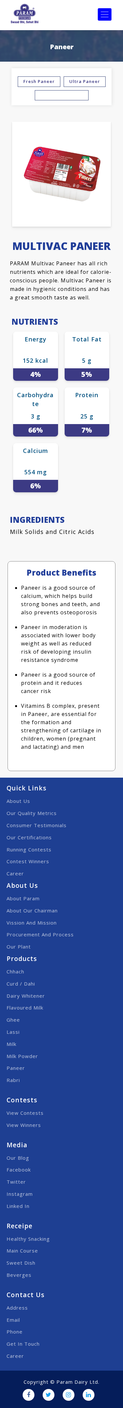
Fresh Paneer (39, 81)
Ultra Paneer (84, 81)
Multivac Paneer (61, 95)
